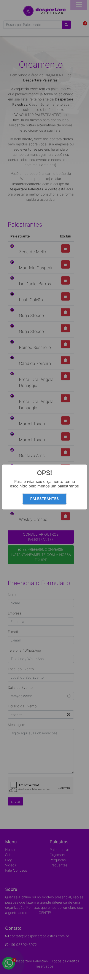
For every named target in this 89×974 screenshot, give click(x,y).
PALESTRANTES (44, 499)
